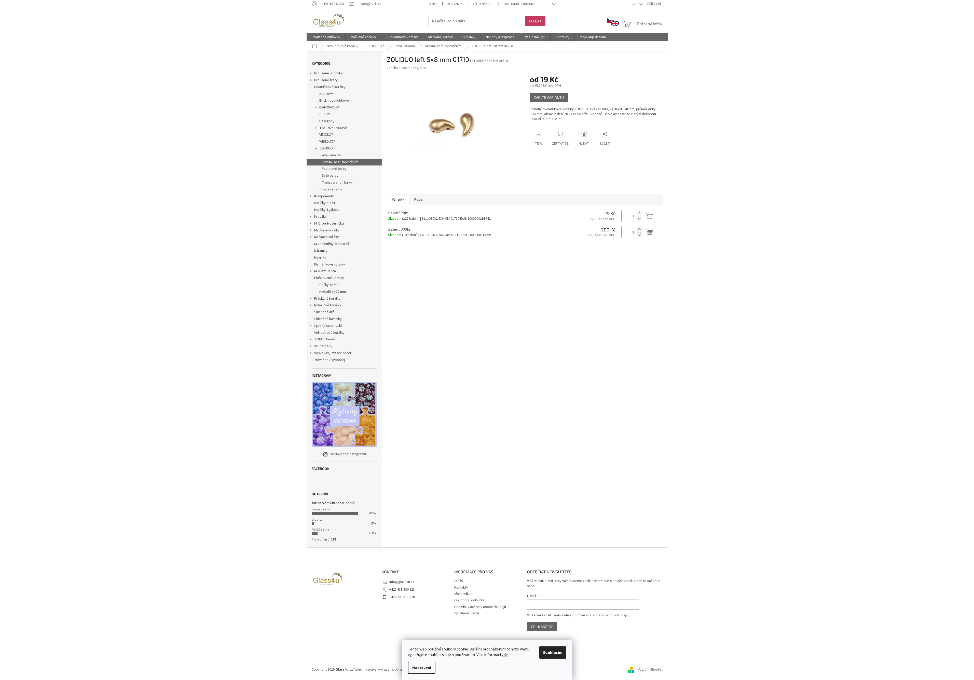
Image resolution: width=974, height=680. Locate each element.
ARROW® (326, 93)
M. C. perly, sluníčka (329, 223)
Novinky (320, 257)
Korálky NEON (324, 202)
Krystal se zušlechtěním (340, 162)
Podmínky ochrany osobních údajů (480, 606)
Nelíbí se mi (320, 529)
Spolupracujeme (466, 613)
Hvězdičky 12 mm (332, 291)
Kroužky (320, 216)
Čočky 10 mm (329, 284)
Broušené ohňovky (328, 73)
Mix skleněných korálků (331, 243)
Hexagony (326, 121)
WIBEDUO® (327, 141)
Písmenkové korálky (329, 264)
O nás (433, 4)
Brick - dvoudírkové (334, 100)
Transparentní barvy (337, 182)
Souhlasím (553, 652)
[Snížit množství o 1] (639, 219)
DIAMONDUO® (329, 107)
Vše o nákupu (483, 4)
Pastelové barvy (334, 168)
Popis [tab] (418, 199)
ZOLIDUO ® (327, 148)
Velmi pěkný (321, 509)
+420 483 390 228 (402, 589)
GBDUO (324, 114)
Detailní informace (543, 118)
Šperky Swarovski (328, 325)
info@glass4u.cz (401, 582)
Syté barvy (330, 175)
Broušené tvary (326, 80)
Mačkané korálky (327, 230)
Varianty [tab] (398, 199)
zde (505, 655)
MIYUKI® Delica (325, 271)
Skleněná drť (324, 312)
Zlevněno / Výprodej (329, 360)
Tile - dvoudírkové (333, 128)
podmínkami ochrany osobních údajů (600, 615)
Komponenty (324, 196)
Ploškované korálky (329, 278)
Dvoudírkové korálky (330, 87)
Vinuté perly (323, 346)
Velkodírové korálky (329, 332)
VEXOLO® (326, 134)
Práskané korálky (327, 298)
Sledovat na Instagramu (348, 454)
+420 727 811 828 (402, 597)
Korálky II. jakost (326, 209)
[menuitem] (326, 37)
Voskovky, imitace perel (332, 353)
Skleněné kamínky (328, 319)
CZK (635, 4)
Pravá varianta (331, 189)
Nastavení (421, 668)
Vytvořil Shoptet (650, 669)
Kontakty (455, 4)
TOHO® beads (325, 339)
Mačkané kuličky (326, 237)
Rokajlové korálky (327, 305)
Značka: (407, 68)
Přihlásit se (542, 627)
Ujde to (317, 519)
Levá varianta (331, 155)
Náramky (320, 250)
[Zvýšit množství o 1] (639, 213)
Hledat (535, 21)
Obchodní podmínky (519, 4)
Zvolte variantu (549, 97)
